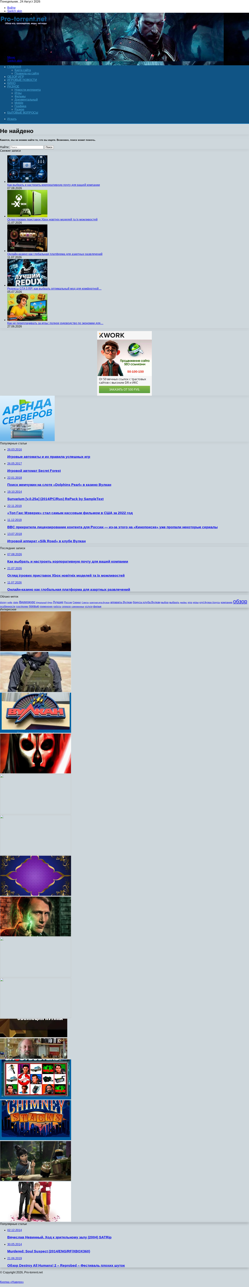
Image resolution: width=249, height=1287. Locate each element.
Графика (20, 106)
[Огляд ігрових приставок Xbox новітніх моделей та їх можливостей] (27, 216)
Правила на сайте (27, 73)
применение (46, 606)
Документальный (26, 99)
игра (190, 602)
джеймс (183, 602)
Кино (11, 83)
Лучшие (58, 602)
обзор (240, 601)
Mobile (19, 102)
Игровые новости (22, 79)
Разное (13, 86)
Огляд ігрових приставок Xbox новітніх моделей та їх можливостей (52, 219)
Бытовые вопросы (22, 112)
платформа (22, 606)
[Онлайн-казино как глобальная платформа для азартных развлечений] (27, 250)
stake (15, 602)
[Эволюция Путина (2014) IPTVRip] (33, 1057)
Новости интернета (28, 89)
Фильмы (20, 96)
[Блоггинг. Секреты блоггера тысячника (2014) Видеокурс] (35, 976)
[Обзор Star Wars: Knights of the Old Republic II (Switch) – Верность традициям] (35, 772)
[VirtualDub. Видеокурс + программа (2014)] (35, 813)
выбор (165, 602)
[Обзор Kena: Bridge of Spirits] (35, 1179)
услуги (88, 606)
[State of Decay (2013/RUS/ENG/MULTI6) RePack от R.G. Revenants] (35, 854)
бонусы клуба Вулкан (146, 602)
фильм (97, 606)
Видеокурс (27, 602)
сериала (66, 606)
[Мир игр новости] (24, 51)
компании (226, 602)
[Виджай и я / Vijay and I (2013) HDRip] (35, 1220)
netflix (9, 602)
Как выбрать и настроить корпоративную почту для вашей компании (53, 184)
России (68, 602)
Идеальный (41, 602)
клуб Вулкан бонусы (209, 602)
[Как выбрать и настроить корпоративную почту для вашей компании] (27, 181)
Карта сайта (23, 70)
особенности (7, 606)
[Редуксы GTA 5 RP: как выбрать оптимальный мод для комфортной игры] (27, 285)
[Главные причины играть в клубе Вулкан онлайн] (35, 731)
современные (77, 606)
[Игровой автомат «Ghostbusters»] (35, 1098)
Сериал (77, 602)
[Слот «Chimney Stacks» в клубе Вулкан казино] (35, 1139)
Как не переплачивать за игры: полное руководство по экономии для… (55, 323)
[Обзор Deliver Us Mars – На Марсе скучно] (35, 650)
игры (196, 602)
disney (3, 602)
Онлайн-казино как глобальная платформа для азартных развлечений (54, 254)
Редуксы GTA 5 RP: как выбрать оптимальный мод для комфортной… (54, 288)
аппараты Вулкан (121, 602)
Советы (85, 602)
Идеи (49, 602)
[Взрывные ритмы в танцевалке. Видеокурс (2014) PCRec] (35, 1017)
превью (34, 606)
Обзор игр (15, 76)
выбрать (174, 602)
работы (57, 606)
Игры (18, 93)
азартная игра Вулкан (100, 602)
